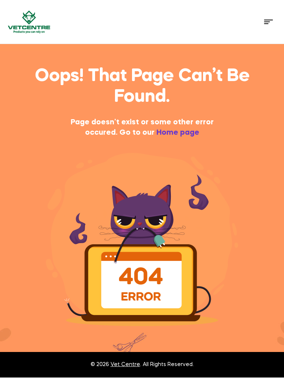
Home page (177, 133)
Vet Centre (125, 364)
